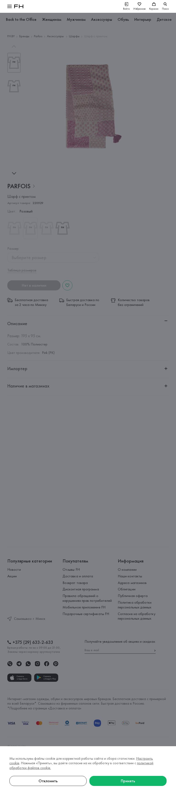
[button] (9, 6)
